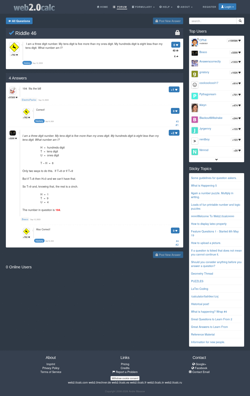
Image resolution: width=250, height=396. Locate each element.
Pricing (125, 364)
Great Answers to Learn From (209, 327)
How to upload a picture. (206, 243)
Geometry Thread (202, 273)
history (39, 121)
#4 (177, 241)
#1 (177, 125)
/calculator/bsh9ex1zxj (204, 296)
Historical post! (200, 304)
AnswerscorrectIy (210, 61)
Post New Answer (169, 21)
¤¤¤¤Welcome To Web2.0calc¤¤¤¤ (212, 216)
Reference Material (203, 334)
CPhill (202, 40)
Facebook (200, 368)
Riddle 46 (25, 33)
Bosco (203, 52)
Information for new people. (208, 342)
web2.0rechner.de (100, 382)
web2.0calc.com (78, 382)
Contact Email (201, 372)
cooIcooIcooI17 (208, 83)
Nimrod (203, 150)
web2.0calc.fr (138, 382)
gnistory (204, 72)
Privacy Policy (50, 368)
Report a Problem (126, 372)
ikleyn (202, 105)
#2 (177, 244)
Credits (125, 368)
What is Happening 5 (204, 185)
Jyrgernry (205, 128)
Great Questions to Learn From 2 (211, 319)
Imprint (50, 364)
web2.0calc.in (155, 382)
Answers (18, 78)
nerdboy (204, 139)
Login (228, 7)
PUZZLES (197, 281)
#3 (177, 121)
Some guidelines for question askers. (214, 178)
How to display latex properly (209, 224)
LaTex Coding (199, 289)
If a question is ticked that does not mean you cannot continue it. (216, 252)
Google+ (200, 364)
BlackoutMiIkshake (210, 118)
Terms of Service (50, 372)
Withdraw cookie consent (125, 378)
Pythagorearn (207, 94)
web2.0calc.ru (173, 382)
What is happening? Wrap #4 (209, 311)
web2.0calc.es (120, 382)
